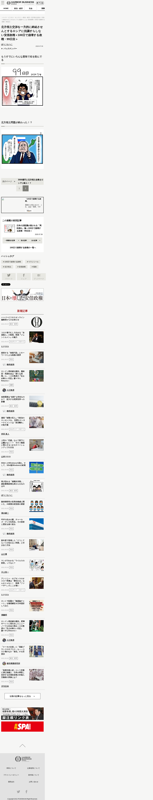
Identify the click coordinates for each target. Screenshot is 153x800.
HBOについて (11, 768)
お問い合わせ (33, 782)
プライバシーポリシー (11, 775)
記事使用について (33, 768)
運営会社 (11, 782)
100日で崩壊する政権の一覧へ (23, 248)
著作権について (33, 775)
